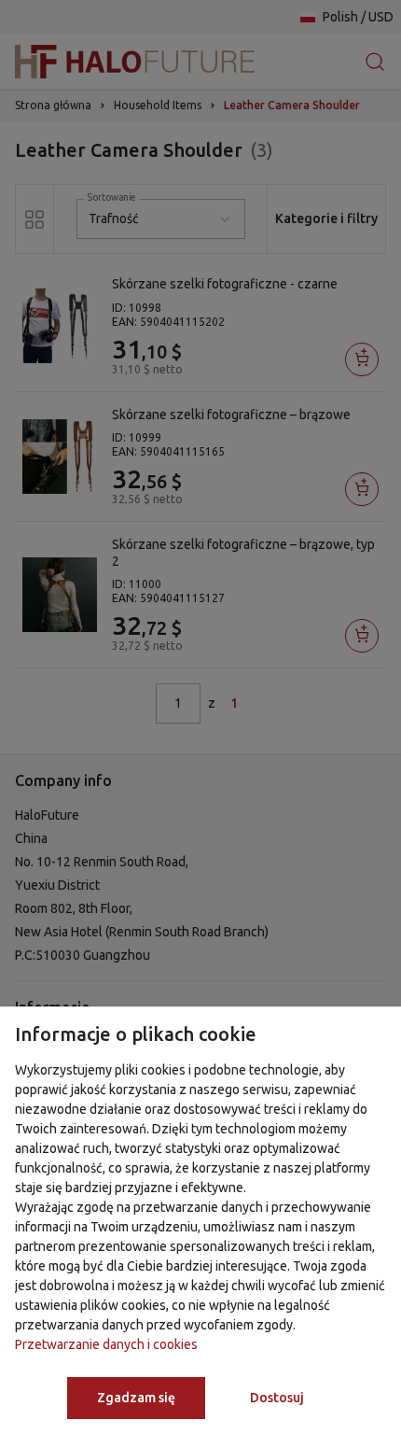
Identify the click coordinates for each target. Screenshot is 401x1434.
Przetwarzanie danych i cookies (106, 1344)
